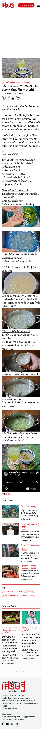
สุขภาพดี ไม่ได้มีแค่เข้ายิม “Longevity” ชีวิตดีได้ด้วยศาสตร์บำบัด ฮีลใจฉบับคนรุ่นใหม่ (30, 640)
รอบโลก (32, 506)
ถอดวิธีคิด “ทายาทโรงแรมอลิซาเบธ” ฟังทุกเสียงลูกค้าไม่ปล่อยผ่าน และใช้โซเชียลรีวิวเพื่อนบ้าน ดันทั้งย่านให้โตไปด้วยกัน (30, 537)
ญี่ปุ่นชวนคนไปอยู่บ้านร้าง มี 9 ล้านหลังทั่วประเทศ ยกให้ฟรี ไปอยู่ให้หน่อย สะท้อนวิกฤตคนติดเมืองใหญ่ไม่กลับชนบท (30, 515)
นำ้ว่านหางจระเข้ (8, 591)
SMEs (24, 528)
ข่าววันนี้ (24, 506)
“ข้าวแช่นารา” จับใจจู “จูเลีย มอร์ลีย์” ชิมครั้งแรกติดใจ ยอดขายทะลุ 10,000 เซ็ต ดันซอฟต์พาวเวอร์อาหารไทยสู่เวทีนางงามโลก (30, 577)
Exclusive (25, 524)
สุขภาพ (5, 82)
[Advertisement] (21, 33)
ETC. (4, 627)
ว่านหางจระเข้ (20, 591)
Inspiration (35, 545)
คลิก (8, 493)
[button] (16, 672)
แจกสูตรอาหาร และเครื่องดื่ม (19, 82)
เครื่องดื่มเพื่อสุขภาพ (10, 595)
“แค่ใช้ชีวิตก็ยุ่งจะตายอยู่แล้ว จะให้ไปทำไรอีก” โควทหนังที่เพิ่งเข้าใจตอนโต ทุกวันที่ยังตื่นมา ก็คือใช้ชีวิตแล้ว (30, 558)
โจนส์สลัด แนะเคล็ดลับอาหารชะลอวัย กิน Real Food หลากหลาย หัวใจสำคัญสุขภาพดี (10, 640)
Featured (34, 524)
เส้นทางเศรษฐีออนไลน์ (27, 595)
